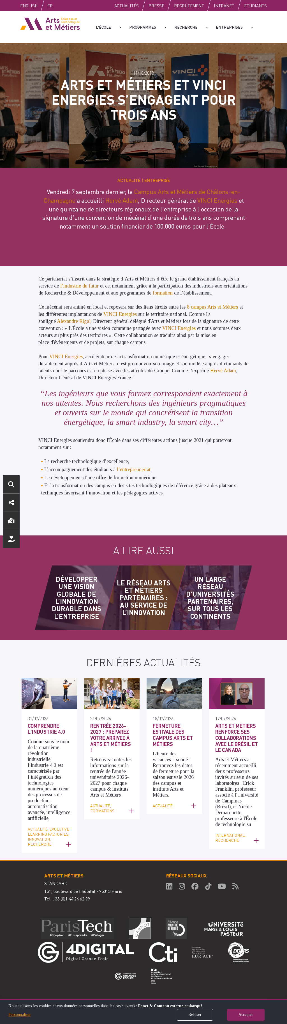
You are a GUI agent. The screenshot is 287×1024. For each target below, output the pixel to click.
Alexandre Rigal (74, 321)
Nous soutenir (11, 539)
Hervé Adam (121, 200)
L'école (103, 26)
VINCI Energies (217, 200)
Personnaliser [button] (19, 1014)
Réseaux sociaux (11, 503)
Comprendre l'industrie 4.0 (46, 728)
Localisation (11, 521)
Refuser (195, 1014)
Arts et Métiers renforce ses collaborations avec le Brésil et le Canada (236, 737)
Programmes (142, 26)
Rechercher (11, 484)
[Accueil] (50, 23)
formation (163, 293)
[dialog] (143, 1011)
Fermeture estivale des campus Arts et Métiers (173, 734)
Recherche (186, 26)
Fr (50, 5)
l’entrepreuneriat (134, 469)
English (29, 5)
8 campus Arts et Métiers (212, 307)
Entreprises (229, 26)
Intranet (224, 5)
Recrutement (189, 5)
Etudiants (255, 5)
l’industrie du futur (79, 286)
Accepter (246, 1014)
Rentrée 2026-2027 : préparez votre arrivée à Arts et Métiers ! (110, 737)
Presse (156, 5)
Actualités (126, 5)
